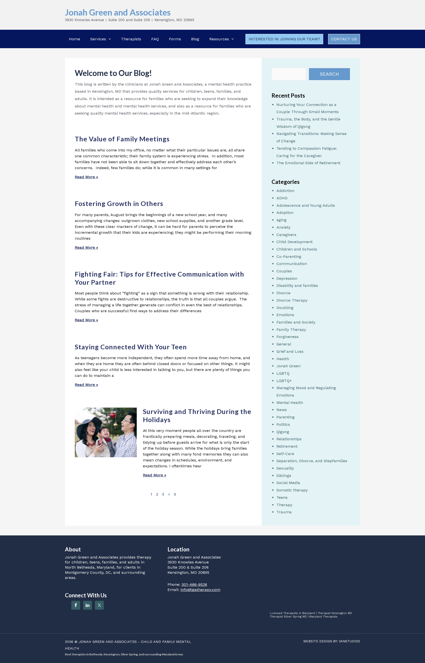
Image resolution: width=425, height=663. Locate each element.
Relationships (289, 439)
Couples (284, 271)
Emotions (285, 314)
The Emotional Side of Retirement (308, 163)
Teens (282, 497)
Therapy (284, 504)
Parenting (285, 417)
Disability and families (297, 285)
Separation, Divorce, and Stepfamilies (311, 460)
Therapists (131, 39)
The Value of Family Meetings (122, 139)
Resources (219, 39)
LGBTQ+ (284, 380)
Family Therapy (291, 329)
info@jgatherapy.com (200, 589)
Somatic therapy (292, 490)
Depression (286, 278)
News (281, 409)
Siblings (283, 475)
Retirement (287, 446)
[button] (108, 39)
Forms (175, 39)
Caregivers (286, 234)
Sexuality (285, 468)
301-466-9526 (194, 584)
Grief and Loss (290, 351)
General (283, 344)
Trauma (284, 512)
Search (329, 74)
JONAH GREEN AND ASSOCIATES (108, 642)
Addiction (285, 190)
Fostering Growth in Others (119, 203)
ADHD (282, 198)
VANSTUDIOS (349, 641)
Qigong (282, 431)
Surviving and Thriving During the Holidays (197, 415)
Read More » (86, 177)
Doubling (284, 307)
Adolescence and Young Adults (305, 205)
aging (281, 220)
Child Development (294, 241)
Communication (291, 263)
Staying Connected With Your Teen (131, 347)
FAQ (155, 39)
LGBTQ (282, 373)
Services (98, 39)
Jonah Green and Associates (118, 12)
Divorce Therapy (291, 300)
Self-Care (285, 453)
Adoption (284, 212)
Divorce (283, 293)
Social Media (288, 482)
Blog (195, 39)
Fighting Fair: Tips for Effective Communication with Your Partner (159, 278)
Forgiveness (287, 336)
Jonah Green (288, 366)
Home (74, 39)
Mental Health (289, 402)
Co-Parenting (288, 256)
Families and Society (295, 322)
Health (282, 358)
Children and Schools (296, 249)
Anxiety (283, 227)
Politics (283, 424)
